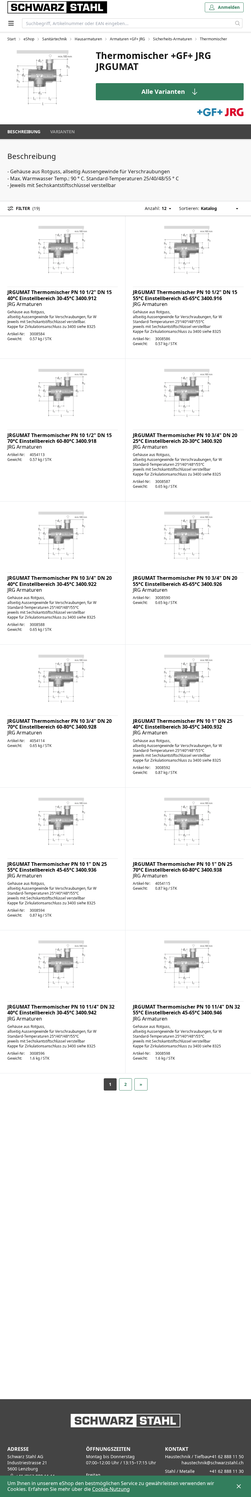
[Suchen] (237, 23)
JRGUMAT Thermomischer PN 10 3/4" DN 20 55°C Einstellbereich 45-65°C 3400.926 (185, 581)
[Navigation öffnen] (11, 23)
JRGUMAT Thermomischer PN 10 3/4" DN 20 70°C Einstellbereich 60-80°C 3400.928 (59, 724)
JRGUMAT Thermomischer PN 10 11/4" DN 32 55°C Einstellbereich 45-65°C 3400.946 (186, 1009)
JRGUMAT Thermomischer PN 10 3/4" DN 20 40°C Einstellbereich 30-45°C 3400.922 (59, 581)
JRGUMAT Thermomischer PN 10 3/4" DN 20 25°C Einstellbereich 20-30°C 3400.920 (185, 438)
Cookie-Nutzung (111, 1489)
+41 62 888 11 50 (226, 1456)
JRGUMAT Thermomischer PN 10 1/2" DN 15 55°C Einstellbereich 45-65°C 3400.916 (185, 295)
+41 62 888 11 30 (226, 1471)
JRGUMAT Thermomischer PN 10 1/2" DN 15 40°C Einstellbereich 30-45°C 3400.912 (59, 295)
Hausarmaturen (88, 39)
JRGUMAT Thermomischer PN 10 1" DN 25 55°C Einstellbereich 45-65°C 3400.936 (57, 867)
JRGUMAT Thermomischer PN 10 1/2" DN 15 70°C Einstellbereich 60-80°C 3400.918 (59, 438)
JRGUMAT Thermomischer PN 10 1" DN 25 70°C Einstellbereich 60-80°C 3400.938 (182, 867)
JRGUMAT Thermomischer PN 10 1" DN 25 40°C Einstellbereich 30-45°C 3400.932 (182, 724)
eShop (29, 39)
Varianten (62, 131)
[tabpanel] (44, 77)
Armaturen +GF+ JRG (127, 39)
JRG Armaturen (24, 304)
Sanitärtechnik (54, 39)
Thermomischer (213, 39)
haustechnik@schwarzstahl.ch (213, 1463)
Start (11, 39)
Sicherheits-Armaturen (172, 39)
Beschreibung (23, 131)
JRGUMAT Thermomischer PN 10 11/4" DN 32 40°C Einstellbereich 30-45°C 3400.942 (60, 1009)
